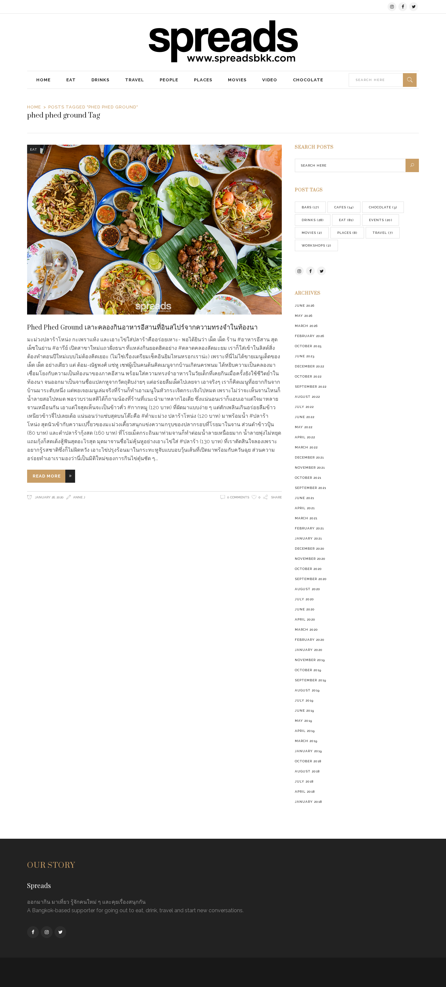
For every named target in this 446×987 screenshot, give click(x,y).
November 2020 (310, 558)
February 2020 (310, 639)
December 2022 (309, 366)
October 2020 (308, 569)
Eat (33, 149)
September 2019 (310, 680)
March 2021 (306, 518)
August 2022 (307, 396)
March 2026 (306, 326)
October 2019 (308, 670)
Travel (383, 233)
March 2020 (306, 629)
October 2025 (308, 346)
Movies (312, 233)
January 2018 (308, 801)
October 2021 (308, 477)
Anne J (79, 497)
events (380, 220)
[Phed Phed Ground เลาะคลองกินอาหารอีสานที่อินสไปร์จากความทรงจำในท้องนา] (154, 230)
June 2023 (304, 356)
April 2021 (305, 508)
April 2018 (305, 791)
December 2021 (309, 457)
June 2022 (304, 417)
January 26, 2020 (49, 497)
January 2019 (308, 751)
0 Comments (238, 497)
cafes (344, 207)
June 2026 (304, 305)
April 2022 (305, 437)
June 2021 (304, 498)
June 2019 (304, 710)
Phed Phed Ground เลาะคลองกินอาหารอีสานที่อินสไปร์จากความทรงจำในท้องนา (142, 326)
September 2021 (310, 488)
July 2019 (304, 700)
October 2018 (308, 761)
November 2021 (310, 467)
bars (310, 207)
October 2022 (308, 376)
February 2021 (309, 528)
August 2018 (307, 771)
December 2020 (310, 548)
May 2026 (303, 315)
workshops (316, 245)
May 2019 (303, 720)
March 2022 (306, 447)
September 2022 (311, 386)
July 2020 (304, 599)
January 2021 (308, 538)
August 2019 (307, 690)
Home (34, 107)
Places (347, 233)
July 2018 (304, 781)
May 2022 (303, 427)
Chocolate (383, 207)
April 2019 (305, 731)
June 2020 (305, 609)
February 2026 (309, 336)
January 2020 (309, 650)
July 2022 (304, 407)
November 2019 (310, 660)
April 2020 (305, 619)
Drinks (313, 220)
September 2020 (311, 579)
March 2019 (306, 741)
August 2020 (307, 589)
